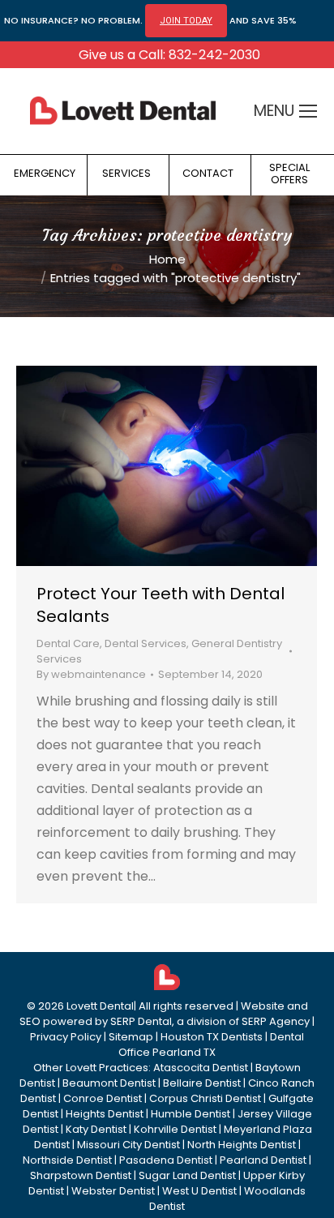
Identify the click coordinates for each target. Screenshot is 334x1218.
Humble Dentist (190, 1114)
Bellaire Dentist (202, 1083)
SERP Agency (276, 1021)
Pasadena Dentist (165, 1160)
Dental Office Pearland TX (211, 1044)
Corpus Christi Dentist (205, 1098)
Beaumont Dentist (109, 1083)
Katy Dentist (96, 1129)
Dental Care (68, 643)
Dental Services (145, 643)
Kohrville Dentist (175, 1129)
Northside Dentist (67, 1160)
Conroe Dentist (102, 1098)
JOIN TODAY (186, 20)
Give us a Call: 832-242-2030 (169, 54)
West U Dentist (199, 1191)
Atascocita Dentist (200, 1067)
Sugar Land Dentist (187, 1175)
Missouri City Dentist (128, 1144)
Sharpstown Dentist (80, 1175)
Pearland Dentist (263, 1160)
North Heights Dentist (241, 1144)
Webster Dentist (113, 1191)
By (91, 674)
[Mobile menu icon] (308, 111)
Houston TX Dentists (212, 1036)
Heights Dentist (104, 1114)
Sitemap (131, 1036)
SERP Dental (141, 1021)
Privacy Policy (65, 1036)
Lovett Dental (100, 1006)
